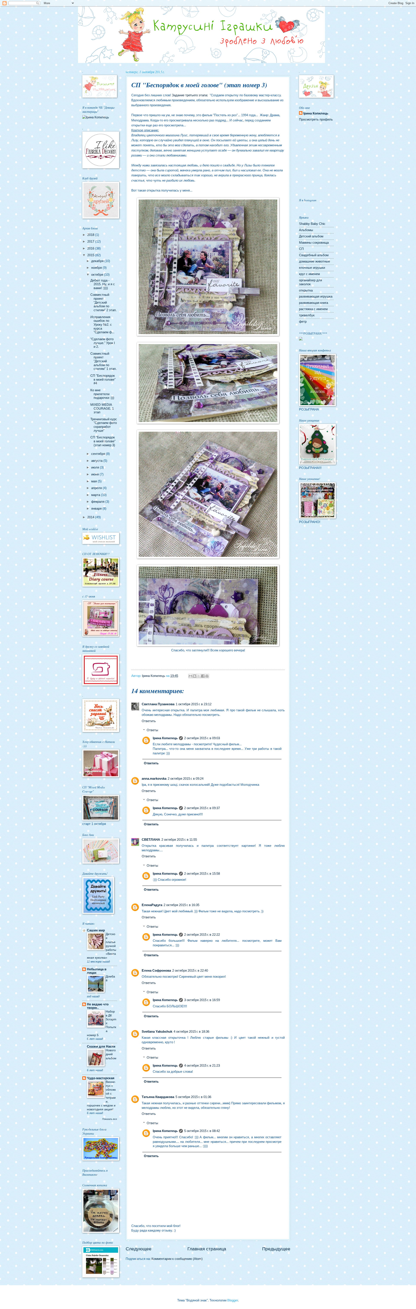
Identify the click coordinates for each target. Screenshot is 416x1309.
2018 (91, 235)
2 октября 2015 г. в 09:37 (202, 808)
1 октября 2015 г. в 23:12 (193, 704)
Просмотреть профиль (316, 119)
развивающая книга (313, 302)
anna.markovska (154, 778)
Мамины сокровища (314, 242)
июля (95, 467)
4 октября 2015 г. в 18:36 (191, 1031)
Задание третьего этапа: (190, 95)
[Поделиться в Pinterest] (207, 676)
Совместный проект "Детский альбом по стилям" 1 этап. (103, 361)
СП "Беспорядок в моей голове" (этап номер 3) (102, 441)
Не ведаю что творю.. (98, 1006)
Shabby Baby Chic (312, 223)
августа (97, 460)
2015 (91, 255)
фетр (303, 321)
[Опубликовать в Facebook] (203, 676)
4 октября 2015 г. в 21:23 (202, 1065)
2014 (91, 517)
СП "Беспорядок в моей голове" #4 (102, 379)
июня (95, 474)
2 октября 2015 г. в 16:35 (181, 905)
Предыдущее (276, 1248)
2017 (91, 241)
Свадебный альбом (313, 255)
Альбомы (306, 230)
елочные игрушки (312, 267)
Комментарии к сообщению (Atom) (177, 1259)
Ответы (152, 730)
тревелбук (307, 315)
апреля (97, 488)
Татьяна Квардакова (158, 1097)
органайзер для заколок (310, 282)
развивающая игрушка (315, 296)
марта (96, 495)
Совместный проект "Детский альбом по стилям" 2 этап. (103, 302)
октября (97, 274)
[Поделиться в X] (199, 676)
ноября (97, 267)
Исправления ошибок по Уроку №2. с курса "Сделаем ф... (102, 324)
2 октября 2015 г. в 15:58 (202, 873)
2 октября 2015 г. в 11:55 (179, 839)
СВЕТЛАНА (151, 839)
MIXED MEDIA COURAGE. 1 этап (102, 408)
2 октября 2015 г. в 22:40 (190, 970)
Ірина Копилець (165, 738)
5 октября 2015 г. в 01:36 (193, 1097)
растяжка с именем (313, 309)
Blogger (232, 1300)
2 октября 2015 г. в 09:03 (202, 738)
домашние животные (314, 261)
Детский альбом (311, 236)
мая (94, 481)
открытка (306, 290)
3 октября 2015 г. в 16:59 (202, 1000)
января (96, 508)
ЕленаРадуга (152, 905)
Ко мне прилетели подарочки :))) (102, 393)
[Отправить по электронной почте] (190, 676)
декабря (97, 261)
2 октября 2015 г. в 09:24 (185, 778)
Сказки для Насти (101, 1046)
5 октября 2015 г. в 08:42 (202, 1131)
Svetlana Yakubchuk (157, 1031)
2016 (91, 248)
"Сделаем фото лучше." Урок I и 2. (102, 342)
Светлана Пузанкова (158, 704)
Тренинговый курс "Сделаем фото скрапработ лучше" (103, 424)
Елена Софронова (156, 970)
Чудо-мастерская (100, 1078)
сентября (98, 454)
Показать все (109, 1119)
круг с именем (309, 274)
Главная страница (206, 1248)
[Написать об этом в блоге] (194, 676)
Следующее (138, 1248)
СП (301, 249)
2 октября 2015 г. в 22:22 (202, 934)
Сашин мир (96, 930)
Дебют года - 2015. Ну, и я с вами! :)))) (102, 284)
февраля (98, 501)
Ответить (149, 721)
